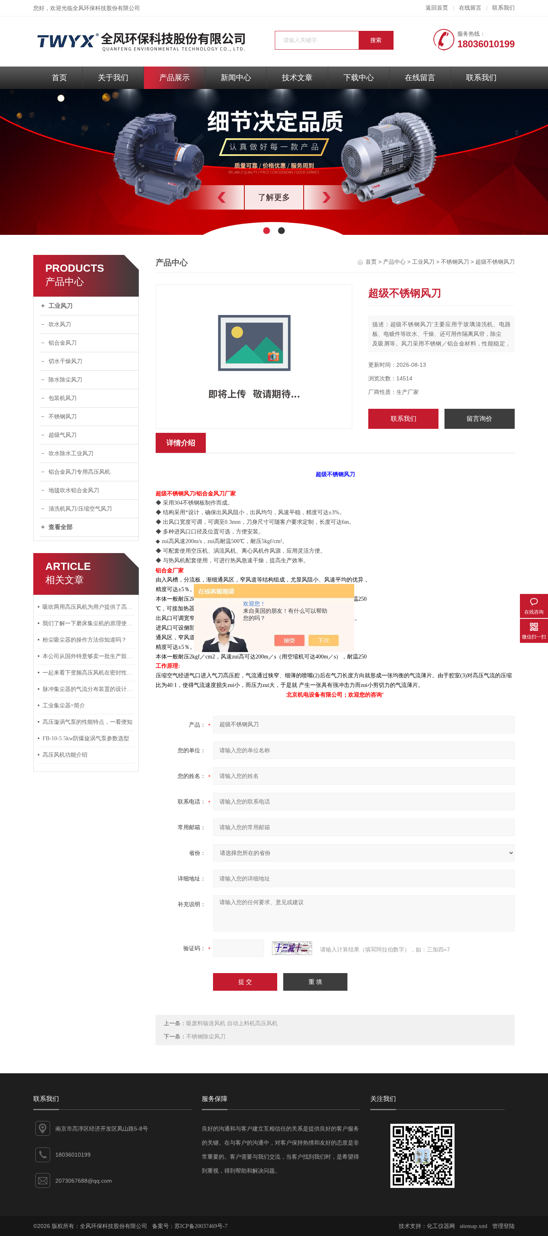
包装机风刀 (63, 398)
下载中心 (358, 77)
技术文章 (297, 77)
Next (344, 197)
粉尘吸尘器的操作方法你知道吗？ (85, 640)
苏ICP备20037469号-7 (201, 1226)
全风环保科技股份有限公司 (106, 8)
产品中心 (394, 262)
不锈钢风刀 (63, 417)
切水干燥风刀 (65, 361)
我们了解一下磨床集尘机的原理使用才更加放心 (89, 623)
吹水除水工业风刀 (71, 453)
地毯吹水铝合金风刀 (74, 490)
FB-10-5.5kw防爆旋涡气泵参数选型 (86, 738)
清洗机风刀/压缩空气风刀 (80, 509)
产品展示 (174, 77)
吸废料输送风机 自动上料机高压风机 (232, 1023)
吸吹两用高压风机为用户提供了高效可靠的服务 (89, 607)
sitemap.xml (473, 1226)
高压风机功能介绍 (65, 755)
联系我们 (503, 8)
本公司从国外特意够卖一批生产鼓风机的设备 (89, 656)
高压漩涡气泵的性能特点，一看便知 (87, 722)
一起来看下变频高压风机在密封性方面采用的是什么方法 (89, 673)
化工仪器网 (441, 1226)
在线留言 (470, 8)
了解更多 (274, 197)
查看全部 (61, 527)
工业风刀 (61, 306)
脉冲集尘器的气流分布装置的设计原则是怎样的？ (89, 689)
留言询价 (479, 418)
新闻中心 (236, 77)
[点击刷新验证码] (292, 948)
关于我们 (113, 77)
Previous (204, 197)
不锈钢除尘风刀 (205, 1037)
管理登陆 (503, 1226)
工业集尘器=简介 (64, 706)
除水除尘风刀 (65, 380)
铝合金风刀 (63, 343)
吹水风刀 (60, 324)
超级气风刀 (63, 435)
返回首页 (437, 8)
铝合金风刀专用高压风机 (79, 472)
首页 (59, 77)
